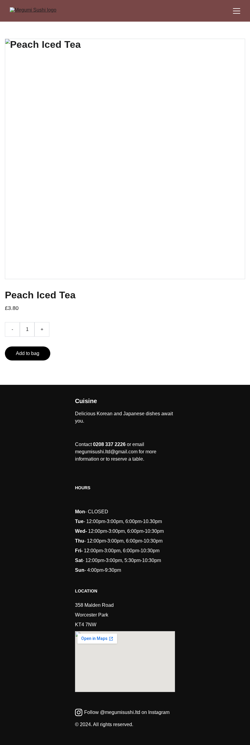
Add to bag (27, 353)
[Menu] (236, 11)
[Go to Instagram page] (78, 712)
